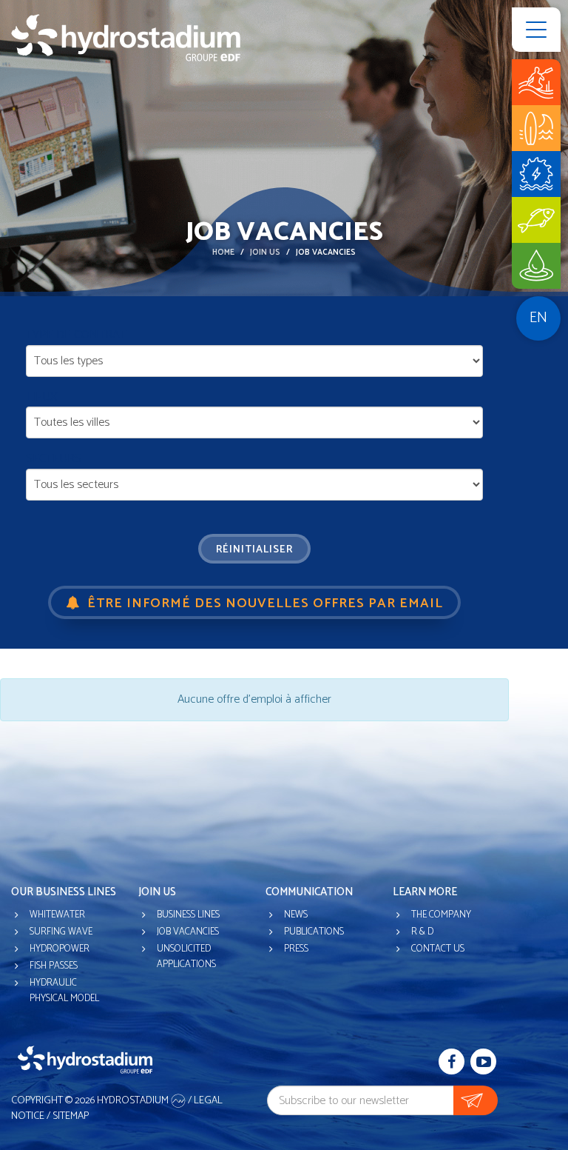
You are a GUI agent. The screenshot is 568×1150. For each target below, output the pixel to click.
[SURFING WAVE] (536, 128)
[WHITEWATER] (536, 82)
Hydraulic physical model (64, 990)
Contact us (437, 949)
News (296, 915)
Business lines (188, 915)
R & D (422, 932)
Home (223, 252)
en (538, 318)
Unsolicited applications (186, 956)
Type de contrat (76, 335)
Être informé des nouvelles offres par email (263, 603)
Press (296, 949)
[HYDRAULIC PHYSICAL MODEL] (536, 266)
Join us (265, 252)
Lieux (41, 397)
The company (441, 915)
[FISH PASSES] (536, 220)
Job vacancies (188, 932)
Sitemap (71, 1116)
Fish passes (54, 966)
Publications (314, 932)
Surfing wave (61, 932)
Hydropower (59, 949)
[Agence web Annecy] (179, 1100)
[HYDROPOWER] (536, 174)
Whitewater (57, 915)
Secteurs (53, 459)
